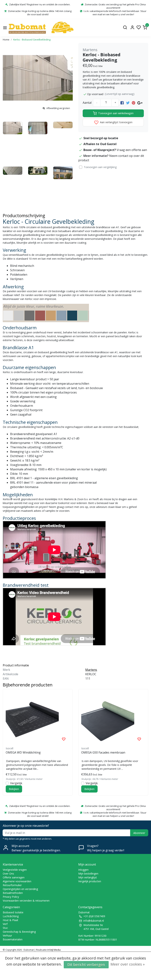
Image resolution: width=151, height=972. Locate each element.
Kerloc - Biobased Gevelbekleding (31, 39)
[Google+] (139, 103)
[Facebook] (122, 103)
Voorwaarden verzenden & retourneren (26, 900)
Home (6, 39)
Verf (5, 924)
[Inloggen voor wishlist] (63, 739)
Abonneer (139, 833)
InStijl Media (54, 949)
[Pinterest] (133, 103)
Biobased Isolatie (13, 912)
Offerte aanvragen (13, 877)
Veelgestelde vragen (15, 869)
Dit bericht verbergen (86, 964)
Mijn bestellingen (88, 873)
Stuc (5, 928)
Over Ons (8, 873)
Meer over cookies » (127, 964)
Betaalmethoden (13, 893)
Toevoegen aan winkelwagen (116, 113)
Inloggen (83, 869)
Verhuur (7, 935)
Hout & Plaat (10, 920)
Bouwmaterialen (12, 939)
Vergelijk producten (89, 881)
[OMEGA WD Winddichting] (38, 718)
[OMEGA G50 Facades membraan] (113, 718)
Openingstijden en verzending (20, 889)
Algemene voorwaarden (17, 881)
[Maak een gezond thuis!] (41, 28)
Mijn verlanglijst (87, 877)
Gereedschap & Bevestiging (19, 931)
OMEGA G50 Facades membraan (103, 752)
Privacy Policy (11, 896)
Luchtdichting (11, 916)
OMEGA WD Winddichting (23, 752)
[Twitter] (128, 103)
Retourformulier (12, 885)
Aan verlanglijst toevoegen (115, 122)
